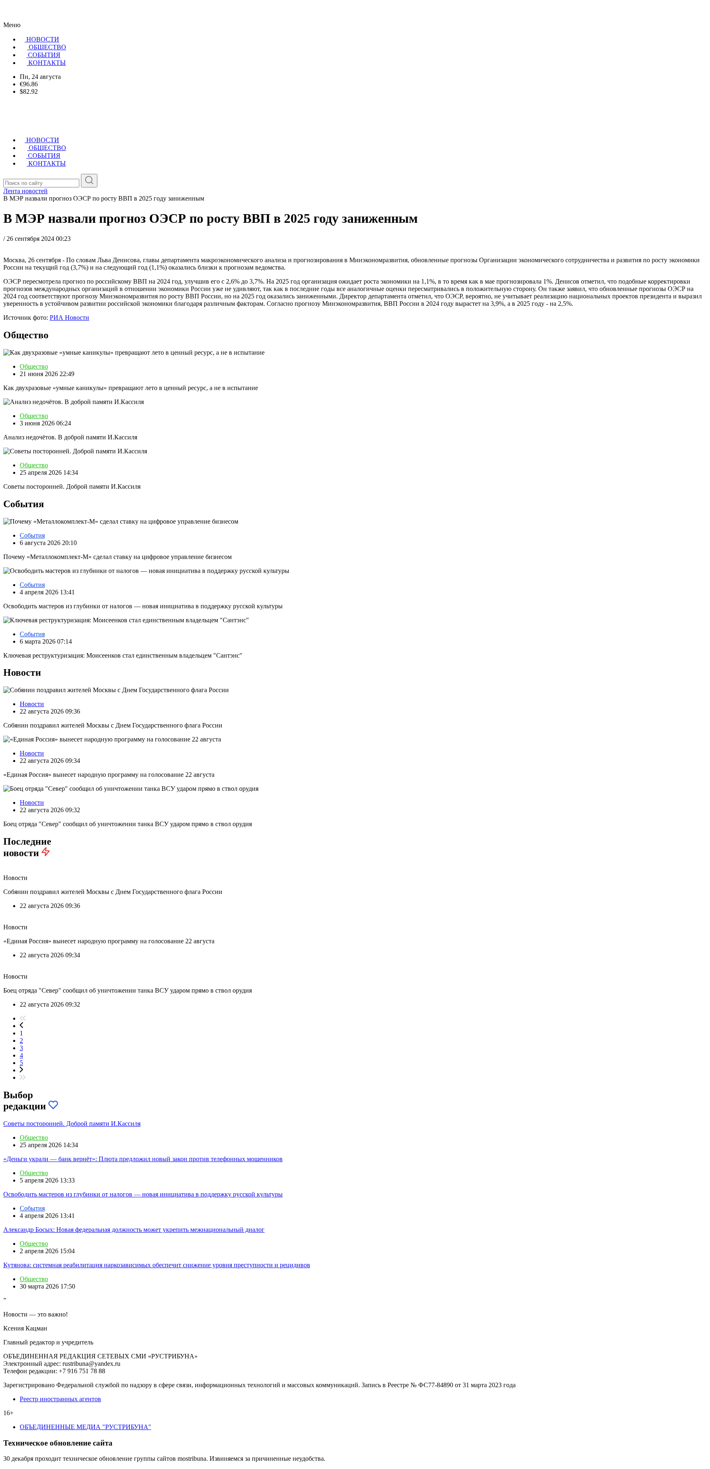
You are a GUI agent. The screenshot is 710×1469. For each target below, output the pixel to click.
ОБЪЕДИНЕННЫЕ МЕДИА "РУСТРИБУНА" (85, 1426)
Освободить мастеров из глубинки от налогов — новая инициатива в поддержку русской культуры (143, 1194)
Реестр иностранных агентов (60, 1398)
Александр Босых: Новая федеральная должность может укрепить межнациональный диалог (134, 1229)
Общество (34, 366)
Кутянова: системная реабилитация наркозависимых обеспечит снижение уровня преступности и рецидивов (156, 1264)
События (32, 535)
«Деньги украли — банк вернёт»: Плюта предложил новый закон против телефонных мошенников (143, 1158)
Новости (32, 703)
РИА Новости (69, 317)
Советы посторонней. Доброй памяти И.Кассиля (72, 1123)
